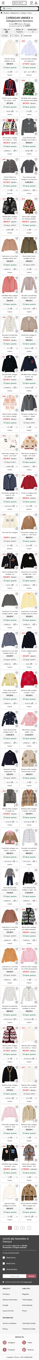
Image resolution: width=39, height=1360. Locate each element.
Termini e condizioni (9, 1323)
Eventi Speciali (27, 1305)
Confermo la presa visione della (18, 1282)
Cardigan (5, 35)
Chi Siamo (6, 1294)
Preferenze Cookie (29, 1329)
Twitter (30, 1342)
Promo (24, 1311)
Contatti (5, 1305)
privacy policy (28, 1282)
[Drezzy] (19, 3)
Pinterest (31, 1350)
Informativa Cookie (29, 1323)
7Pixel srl (16, 1357)
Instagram (11, 1342)
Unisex (16, 35)
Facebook (11, 1350)
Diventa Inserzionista (10, 1300)
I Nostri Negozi (27, 1300)
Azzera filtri (28, 35)
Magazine (25, 1294)
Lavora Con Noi (8, 1311)
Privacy (5, 1329)
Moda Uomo (10, 1263)
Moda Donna (10, 1258)
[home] (1, 13)
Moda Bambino (11, 1269)
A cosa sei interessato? (11, 1253)
